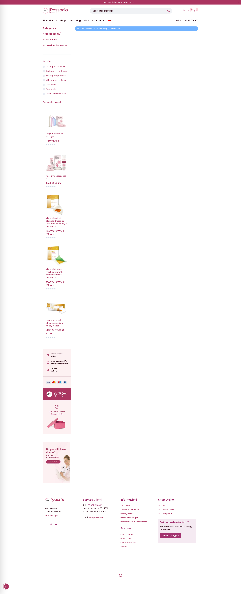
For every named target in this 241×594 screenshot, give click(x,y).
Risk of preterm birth (56, 93)
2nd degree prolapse (56, 71)
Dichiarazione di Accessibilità (133, 521)
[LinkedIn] (56, 523)
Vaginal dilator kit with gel (54, 135)
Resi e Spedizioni (128, 542)
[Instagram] (51, 523)
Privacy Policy (126, 513)
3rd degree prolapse (56, 75)
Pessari (161, 505)
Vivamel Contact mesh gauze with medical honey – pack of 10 (54, 273)
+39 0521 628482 (94, 505)
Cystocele (51, 84)
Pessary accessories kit (56, 177)
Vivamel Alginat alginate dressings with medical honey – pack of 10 (56, 222)
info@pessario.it (96, 517)
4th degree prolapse (56, 80)
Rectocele (51, 89)
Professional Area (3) (55, 45)
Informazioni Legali (129, 517)
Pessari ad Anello (166, 509)
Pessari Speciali (165, 513)
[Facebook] (46, 523)
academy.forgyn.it (170, 535)
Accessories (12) (52, 33)
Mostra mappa (52, 515)
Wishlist (191, 9)
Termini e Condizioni (129, 509)
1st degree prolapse (56, 66)
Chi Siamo (125, 505)
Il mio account (127, 534)
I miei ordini (125, 538)
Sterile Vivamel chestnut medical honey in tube (54, 323)
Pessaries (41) (51, 39)
